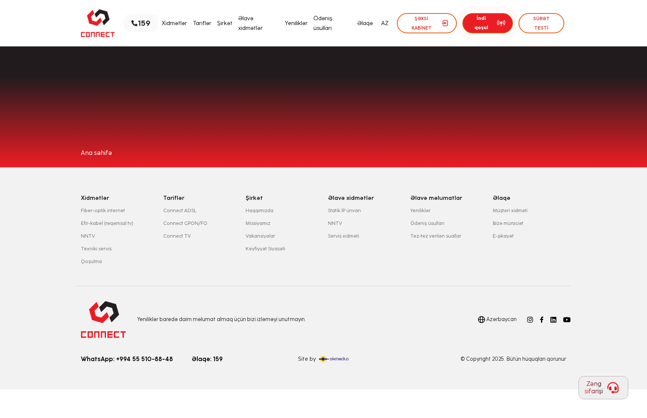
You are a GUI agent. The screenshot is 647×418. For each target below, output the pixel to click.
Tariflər (202, 23)
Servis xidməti (343, 236)
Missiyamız (258, 223)
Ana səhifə (96, 153)
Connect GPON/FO (185, 223)
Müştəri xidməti (510, 210)
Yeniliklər (296, 23)
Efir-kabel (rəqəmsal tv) (107, 223)
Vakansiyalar (260, 236)
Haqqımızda (259, 210)
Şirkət (225, 23)
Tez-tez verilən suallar (435, 236)
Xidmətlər (174, 23)
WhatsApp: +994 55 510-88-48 (127, 359)
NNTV (88, 236)
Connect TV (177, 236)
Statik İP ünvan (344, 210)
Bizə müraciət (508, 223)
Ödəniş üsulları (322, 23)
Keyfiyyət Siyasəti (265, 248)
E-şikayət (503, 236)
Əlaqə (365, 23)
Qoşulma (91, 261)
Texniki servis (96, 248)
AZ (385, 23)
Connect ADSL (180, 210)
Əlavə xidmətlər (250, 23)
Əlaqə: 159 (207, 359)
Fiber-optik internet (103, 210)
